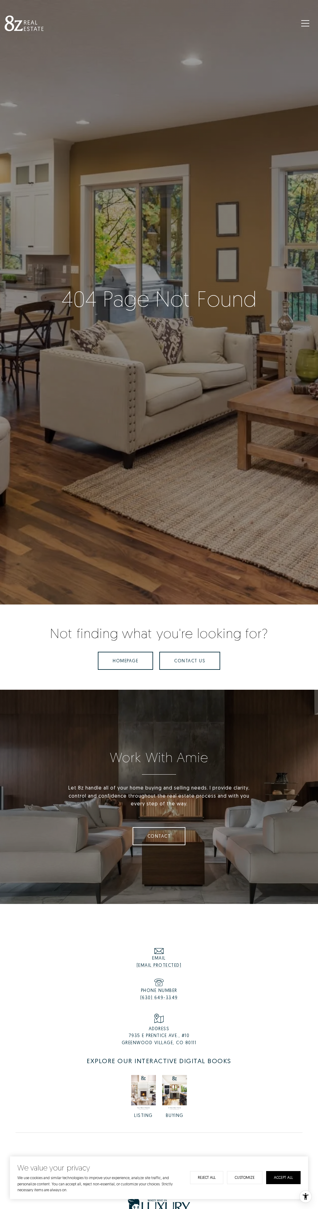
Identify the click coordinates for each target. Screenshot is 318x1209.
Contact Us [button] (189, 660)
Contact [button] (159, 836)
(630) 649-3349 (159, 997)
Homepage (125, 660)
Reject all (207, 1177)
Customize (245, 1177)
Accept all (283, 1177)
